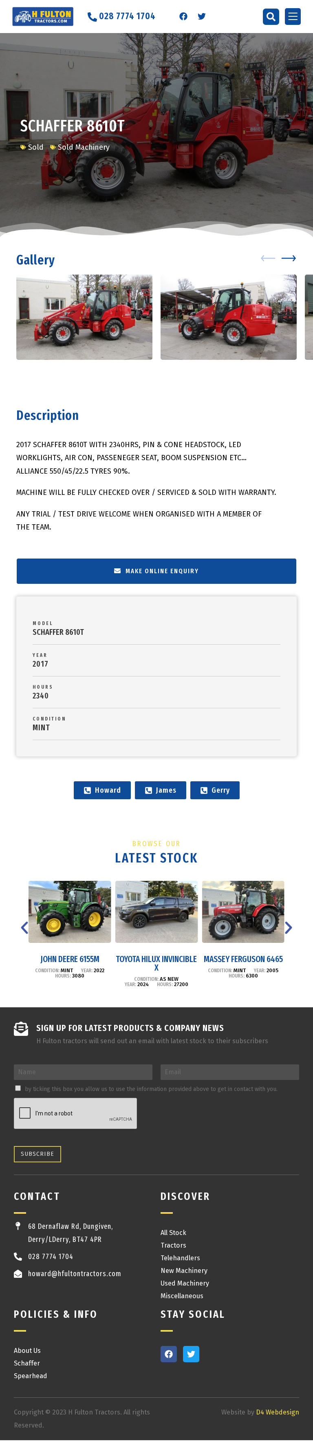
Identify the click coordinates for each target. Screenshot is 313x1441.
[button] (271, 17)
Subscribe (37, 1154)
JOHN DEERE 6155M (69, 959)
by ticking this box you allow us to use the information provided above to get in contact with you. (151, 1089)
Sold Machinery (84, 147)
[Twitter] (202, 16)
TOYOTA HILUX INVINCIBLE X (156, 963)
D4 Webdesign (277, 1412)
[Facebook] (183, 16)
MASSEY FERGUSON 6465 (243, 959)
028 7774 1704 (50, 1256)
